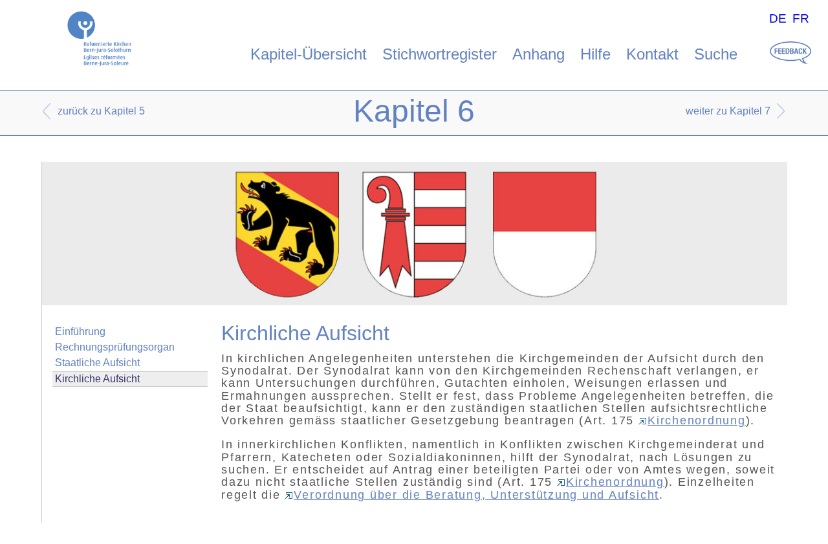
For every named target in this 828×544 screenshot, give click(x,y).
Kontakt (652, 54)
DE (778, 18)
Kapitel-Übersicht (308, 54)
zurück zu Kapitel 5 (101, 110)
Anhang (538, 54)
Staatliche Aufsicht (97, 362)
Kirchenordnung (697, 420)
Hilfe (595, 54)
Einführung (80, 331)
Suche (715, 54)
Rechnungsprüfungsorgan (115, 347)
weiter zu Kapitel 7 (728, 110)
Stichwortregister (439, 54)
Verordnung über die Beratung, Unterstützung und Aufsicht (476, 494)
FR (800, 18)
